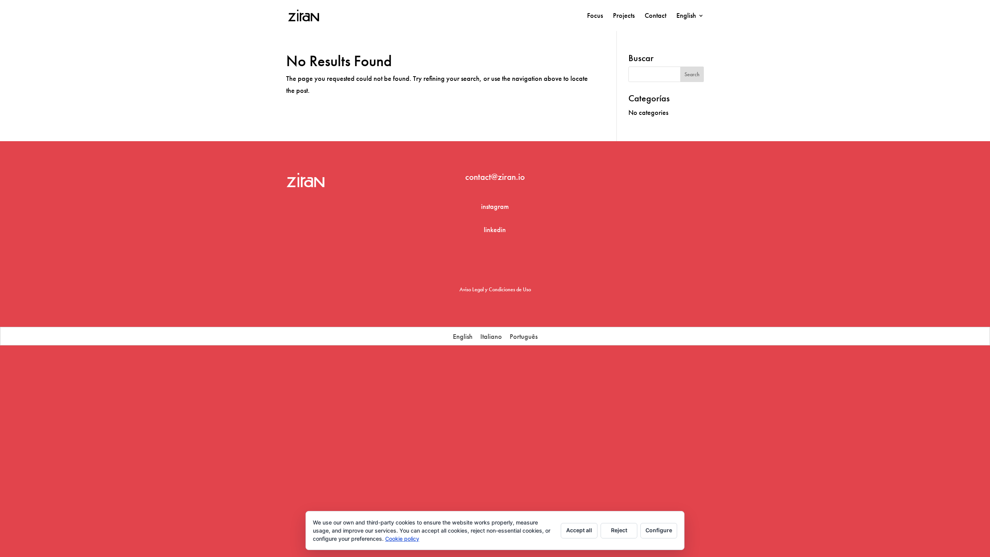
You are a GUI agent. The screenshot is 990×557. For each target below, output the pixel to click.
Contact (655, 16)
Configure (658, 530)
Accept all (579, 530)
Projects (624, 16)
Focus (595, 16)
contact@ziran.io (495, 177)
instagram (495, 206)
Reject (619, 530)
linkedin (495, 229)
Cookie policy (402, 538)
